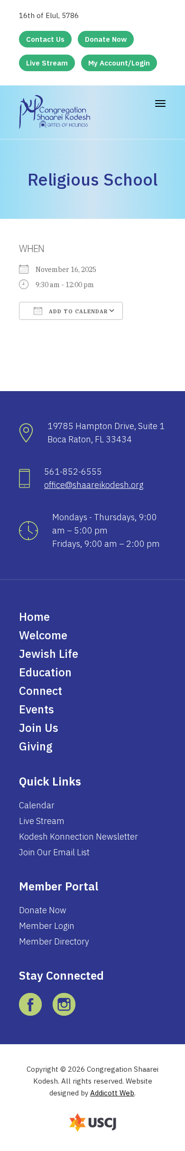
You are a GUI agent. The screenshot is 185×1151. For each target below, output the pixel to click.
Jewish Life (48, 653)
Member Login (46, 925)
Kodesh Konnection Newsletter (78, 836)
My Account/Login (119, 62)
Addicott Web (112, 1092)
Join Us (38, 727)
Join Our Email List (54, 852)
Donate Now (106, 39)
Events (36, 709)
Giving (36, 746)
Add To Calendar (77, 311)
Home (34, 616)
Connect (40, 690)
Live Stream (47, 62)
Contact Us (45, 39)
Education (45, 672)
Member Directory (54, 941)
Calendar (37, 805)
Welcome (43, 635)
